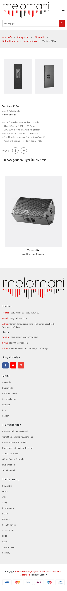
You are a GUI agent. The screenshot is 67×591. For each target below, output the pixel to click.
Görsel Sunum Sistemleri (13, 459)
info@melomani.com (18, 318)
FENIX (4, 536)
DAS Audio (39, 37)
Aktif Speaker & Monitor (33, 254)
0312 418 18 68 (32, 312)
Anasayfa (7, 37)
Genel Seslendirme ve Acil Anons (17, 436)
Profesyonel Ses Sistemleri (15, 431)
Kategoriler (23, 37)
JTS (4, 497)
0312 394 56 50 (18, 312)
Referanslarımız (9, 393)
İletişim (5, 415)
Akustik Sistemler (10, 453)
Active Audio (8, 530)
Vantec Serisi (30, 40)
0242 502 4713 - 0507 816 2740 (24, 337)
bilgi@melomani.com (18, 342)
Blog (4, 410)
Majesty (6, 519)
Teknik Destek (8, 470)
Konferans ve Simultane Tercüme (17, 448)
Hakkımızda (7, 387)
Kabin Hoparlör (10, 40)
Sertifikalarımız (9, 399)
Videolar (6, 404)
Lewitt (5, 491)
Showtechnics (8, 547)
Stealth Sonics (9, 524)
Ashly (4, 502)
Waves (5, 541)
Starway (6, 552)
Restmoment (8, 508)
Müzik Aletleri (8, 464)
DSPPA (5, 513)
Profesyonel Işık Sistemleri (14, 442)
